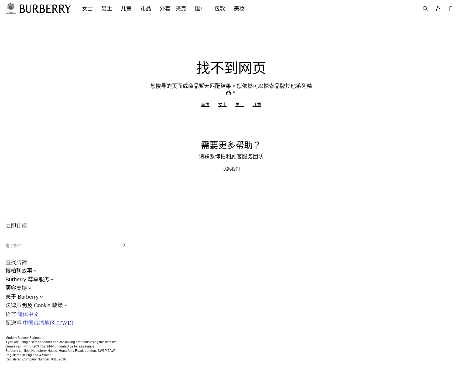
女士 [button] (87, 9)
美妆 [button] (239, 9)
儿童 (257, 104)
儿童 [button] (126, 9)
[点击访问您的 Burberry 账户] (438, 8)
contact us (66, 346)
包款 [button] (219, 9)
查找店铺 (16, 262)
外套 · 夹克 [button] (173, 9)
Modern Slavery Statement (24, 338)
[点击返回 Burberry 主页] (45, 8)
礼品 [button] (145, 9)
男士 (239, 104)
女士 (222, 104)
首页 (205, 104)
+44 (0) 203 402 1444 (38, 346)
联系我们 (231, 168)
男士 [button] (106, 9)
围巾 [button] (200, 9)
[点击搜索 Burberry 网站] (425, 8)
